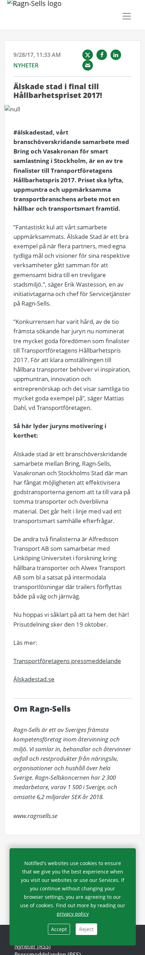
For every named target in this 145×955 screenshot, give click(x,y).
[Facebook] (101, 55)
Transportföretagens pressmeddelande (67, 661)
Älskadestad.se (34, 679)
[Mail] (87, 65)
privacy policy (73, 913)
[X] (87, 55)
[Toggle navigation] (126, 16)
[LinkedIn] (116, 55)
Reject (86, 929)
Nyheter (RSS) (32, 946)
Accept (59, 929)
